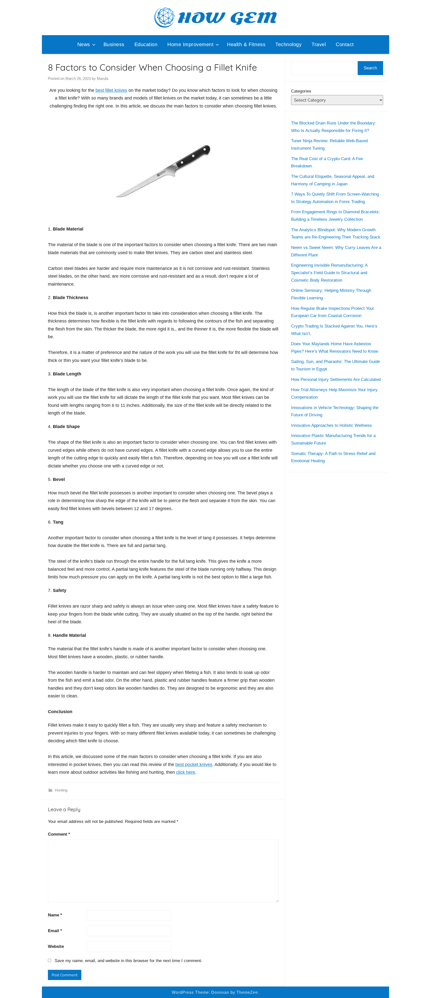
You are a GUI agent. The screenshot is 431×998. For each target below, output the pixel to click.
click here (185, 772)
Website (56, 946)
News (83, 44)
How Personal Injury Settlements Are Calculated (336, 379)
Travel (319, 44)
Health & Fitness (246, 44)
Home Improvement (190, 44)
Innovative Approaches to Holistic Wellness (331, 425)
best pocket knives (193, 764)
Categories (301, 91)
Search (370, 68)
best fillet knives (111, 90)
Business (114, 44)
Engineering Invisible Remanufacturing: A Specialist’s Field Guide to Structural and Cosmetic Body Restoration (329, 273)
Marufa (102, 78)
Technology (288, 44)
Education (146, 44)
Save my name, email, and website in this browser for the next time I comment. (128, 960)
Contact (345, 44)
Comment (59, 834)
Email (55, 930)
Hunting (61, 790)
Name (55, 915)
